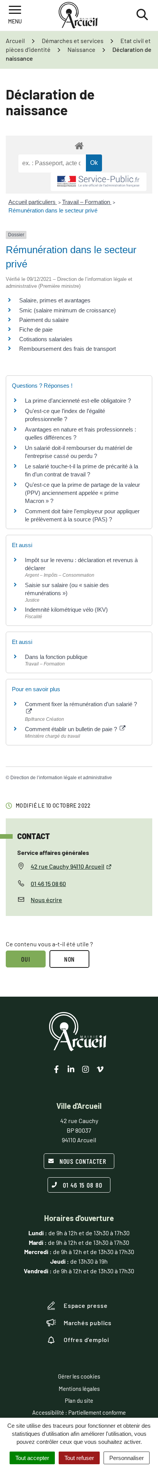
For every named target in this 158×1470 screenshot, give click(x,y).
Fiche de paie (36, 329)
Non (69, 959)
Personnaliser (126, 1458)
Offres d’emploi (86, 1339)
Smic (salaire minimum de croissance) (67, 310)
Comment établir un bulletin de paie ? (71, 729)
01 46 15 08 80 (82, 1185)
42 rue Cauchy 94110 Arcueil (67, 866)
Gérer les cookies (79, 1376)
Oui (25, 959)
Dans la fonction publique (56, 657)
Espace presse (85, 1305)
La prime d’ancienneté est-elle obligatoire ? (78, 400)
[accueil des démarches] (79, 145)
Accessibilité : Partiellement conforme (79, 1412)
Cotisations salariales (45, 339)
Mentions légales (79, 1388)
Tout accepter (32, 1458)
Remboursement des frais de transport (67, 348)
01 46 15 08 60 (48, 883)
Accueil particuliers (32, 202)
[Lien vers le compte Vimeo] (100, 1069)
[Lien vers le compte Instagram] (85, 1069)
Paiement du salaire (44, 320)
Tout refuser (79, 1458)
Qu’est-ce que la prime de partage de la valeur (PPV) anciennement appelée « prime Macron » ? (82, 492)
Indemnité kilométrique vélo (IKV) (66, 609)
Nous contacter (83, 1161)
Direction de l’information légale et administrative (61, 777)
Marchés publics (88, 1322)
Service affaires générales (53, 852)
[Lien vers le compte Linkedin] (71, 1069)
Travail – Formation (87, 202)
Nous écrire (46, 899)
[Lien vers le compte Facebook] (56, 1069)
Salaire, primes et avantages (55, 300)
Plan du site (79, 1400)
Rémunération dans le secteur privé (52, 210)
